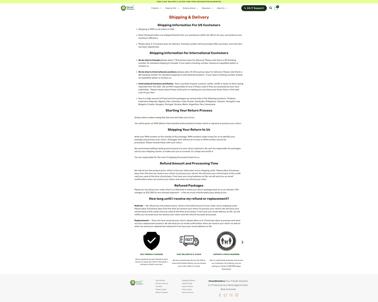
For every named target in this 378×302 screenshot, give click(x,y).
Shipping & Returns (188, 280)
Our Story (159, 286)
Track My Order (187, 283)
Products (155, 8)
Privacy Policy (187, 289)
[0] (276, 9)
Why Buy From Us (162, 283)
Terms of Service (188, 292)
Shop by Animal (189, 8)
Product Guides (161, 289)
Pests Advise (160, 280)
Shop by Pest (170, 8)
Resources (206, 8)
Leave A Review (187, 286)
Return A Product (162, 292)
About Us (221, 8)
